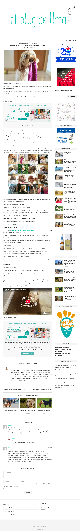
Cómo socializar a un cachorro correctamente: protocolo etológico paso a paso (70, 289)
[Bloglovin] (72, 41)
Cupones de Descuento (25, 37)
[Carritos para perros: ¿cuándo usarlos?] (59, 177)
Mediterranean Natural (62, 347)
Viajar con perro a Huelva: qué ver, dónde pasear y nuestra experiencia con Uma (70, 262)
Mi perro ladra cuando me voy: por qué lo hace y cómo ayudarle (70, 298)
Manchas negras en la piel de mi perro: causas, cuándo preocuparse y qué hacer (70, 208)
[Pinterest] (69, 41)
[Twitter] (66, 41)
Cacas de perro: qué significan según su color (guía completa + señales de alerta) (70, 217)
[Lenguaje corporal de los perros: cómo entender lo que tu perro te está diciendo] (28, 403)
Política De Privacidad (9, 511)
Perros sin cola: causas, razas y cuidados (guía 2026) (69, 192)
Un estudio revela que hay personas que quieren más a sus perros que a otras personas (70, 169)
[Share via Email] (36, 363)
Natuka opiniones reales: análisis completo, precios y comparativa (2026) (70, 224)
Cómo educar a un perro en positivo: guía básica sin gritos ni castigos (70, 271)
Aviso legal (6, 504)
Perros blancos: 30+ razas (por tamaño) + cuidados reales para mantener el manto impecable (70, 185)
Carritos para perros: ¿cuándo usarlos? (69, 176)
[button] (5, 408)
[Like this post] (28, 363)
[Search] (76, 37)
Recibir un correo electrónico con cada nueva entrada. (17, 490)
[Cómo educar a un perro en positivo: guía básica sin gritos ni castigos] (11, 403)
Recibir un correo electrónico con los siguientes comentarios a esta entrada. (27, 485)
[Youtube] (70, 41)
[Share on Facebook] (29, 363)
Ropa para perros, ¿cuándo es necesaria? (69, 153)
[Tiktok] (75, 41)
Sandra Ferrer (35, 37)
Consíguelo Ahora (27, 353)
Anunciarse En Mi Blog (9, 514)
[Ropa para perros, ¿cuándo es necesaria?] (59, 154)
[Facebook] (65, 41)
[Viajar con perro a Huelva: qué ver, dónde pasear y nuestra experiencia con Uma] (59, 262)
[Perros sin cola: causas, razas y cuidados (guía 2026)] (59, 193)
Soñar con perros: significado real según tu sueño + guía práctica (70, 161)
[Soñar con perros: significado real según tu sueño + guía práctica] (59, 161)
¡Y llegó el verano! (69, 378)
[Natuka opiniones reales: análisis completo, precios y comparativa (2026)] (59, 224)
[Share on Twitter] (30, 363)
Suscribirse (71, 96)
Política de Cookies (8, 508)
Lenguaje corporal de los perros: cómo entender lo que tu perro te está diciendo (70, 280)
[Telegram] (73, 41)
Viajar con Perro (15, 37)
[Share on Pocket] (35, 363)
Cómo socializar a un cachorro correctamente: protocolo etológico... (44, 412)
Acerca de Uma (44, 37)
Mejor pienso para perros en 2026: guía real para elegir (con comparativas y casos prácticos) (70, 200)
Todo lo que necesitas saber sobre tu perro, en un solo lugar (28, 105)
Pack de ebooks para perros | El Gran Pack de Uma (60, 37)
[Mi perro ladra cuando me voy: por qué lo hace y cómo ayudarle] (59, 298)
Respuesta (50, 426)
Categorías (5, 37)
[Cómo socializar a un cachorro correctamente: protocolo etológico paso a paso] (44, 403)
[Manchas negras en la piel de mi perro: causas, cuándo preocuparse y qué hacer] (59, 208)
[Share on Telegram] (34, 363)
